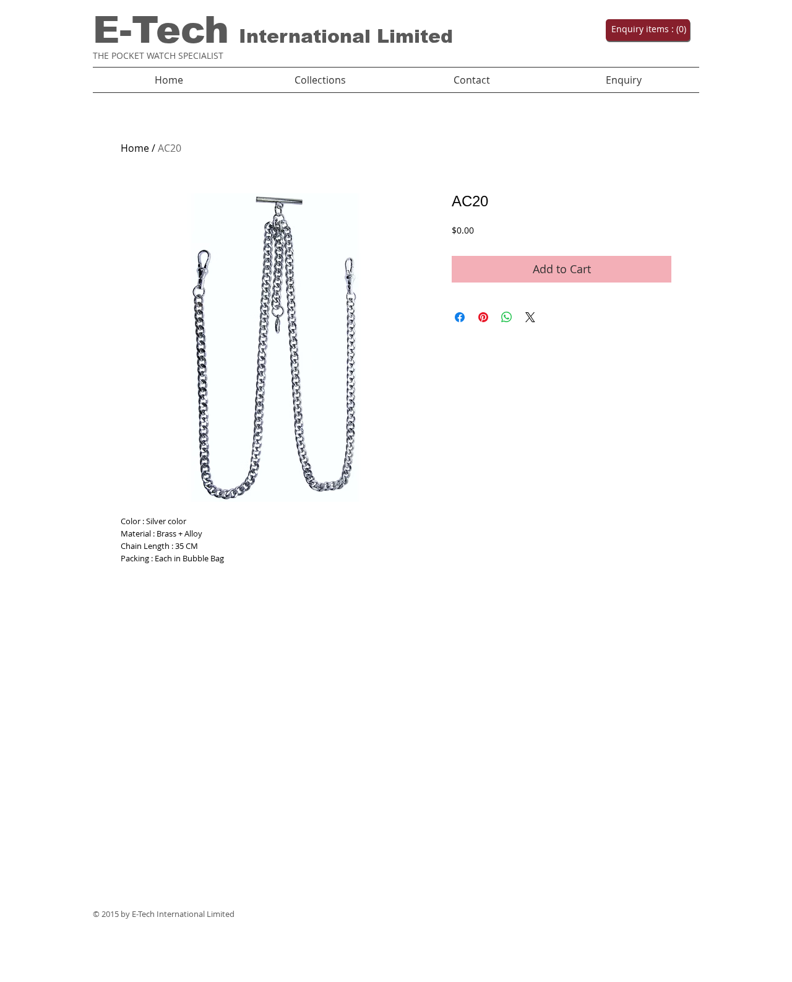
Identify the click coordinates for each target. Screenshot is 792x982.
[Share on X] (530, 317)
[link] (646, 29)
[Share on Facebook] (459, 317)
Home (135, 148)
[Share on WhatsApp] (506, 317)
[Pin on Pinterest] (483, 317)
